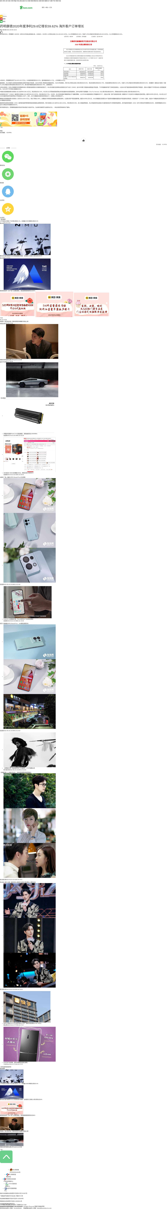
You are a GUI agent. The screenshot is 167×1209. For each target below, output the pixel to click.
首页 (1, 1)
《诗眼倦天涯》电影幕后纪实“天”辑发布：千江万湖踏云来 (19, 768)
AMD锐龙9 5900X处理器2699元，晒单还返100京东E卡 (18, 473)
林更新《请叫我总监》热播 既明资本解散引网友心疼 (14, 321)
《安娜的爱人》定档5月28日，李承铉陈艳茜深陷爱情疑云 (15, 772)
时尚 (18, 1)
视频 (40, 1)
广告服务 (18, 1204)
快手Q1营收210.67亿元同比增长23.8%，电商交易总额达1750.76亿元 (22, 1023)
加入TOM (23, 1204)
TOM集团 (2, 1204)
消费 (51, 1)
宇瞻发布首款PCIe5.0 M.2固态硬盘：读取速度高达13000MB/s (20, 433)
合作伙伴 (13, 1204)
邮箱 (34, 1)
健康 (46, 1)
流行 (7, 1)
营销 (32, 1)
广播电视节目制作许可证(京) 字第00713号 (11, 1196)
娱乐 (9, 1)
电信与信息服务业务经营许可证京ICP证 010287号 (13, 1193)
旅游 (23, 1)
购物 (57, 1)
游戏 (20, 1)
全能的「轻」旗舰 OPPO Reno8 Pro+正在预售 (12, 477)
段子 (48, 1)
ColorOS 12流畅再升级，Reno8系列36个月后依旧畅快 (18, 619)
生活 (26, 1)
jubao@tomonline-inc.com (44, 1208)
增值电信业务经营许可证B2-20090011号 (11, 1201)
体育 (12, 1)
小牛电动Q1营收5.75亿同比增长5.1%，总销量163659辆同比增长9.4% (19, 221)
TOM (4, 1064)
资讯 (4, 1)
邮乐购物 (8, 1204)
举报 (1, 131)
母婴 (29, 1)
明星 (15, 1)
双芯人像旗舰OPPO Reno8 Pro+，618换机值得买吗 (14, 623)
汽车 (54, 1)
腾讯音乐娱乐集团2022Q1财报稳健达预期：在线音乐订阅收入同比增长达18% (21, 256)
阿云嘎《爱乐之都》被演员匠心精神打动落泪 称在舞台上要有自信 (18, 882)
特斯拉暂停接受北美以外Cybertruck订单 (11, 359)
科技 (59, 1)
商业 (37, 1)
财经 (43, 1)
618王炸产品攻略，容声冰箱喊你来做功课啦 (15, 1062)
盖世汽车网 (3, 362)
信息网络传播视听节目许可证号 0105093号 (11, 1198)
